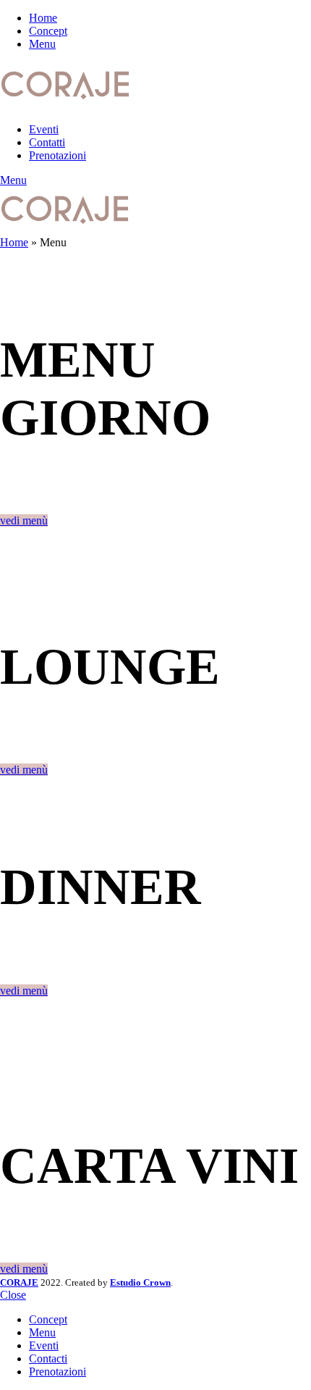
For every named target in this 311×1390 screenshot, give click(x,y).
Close (13, 1295)
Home (14, 242)
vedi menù (24, 520)
